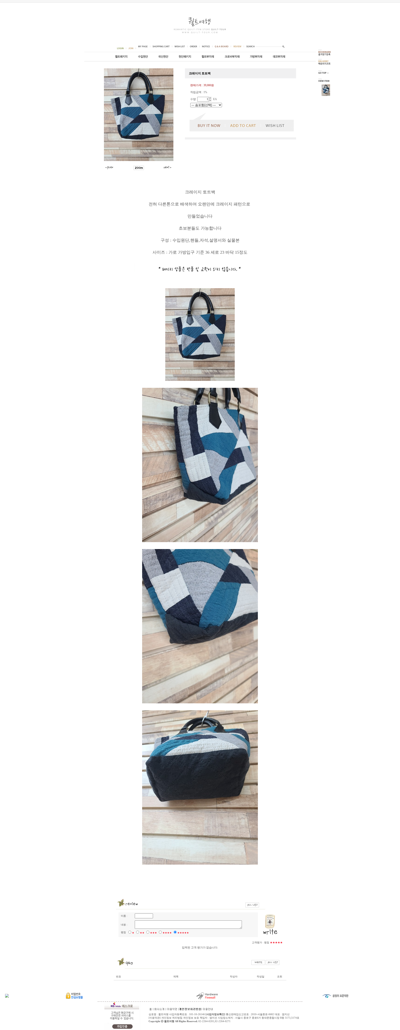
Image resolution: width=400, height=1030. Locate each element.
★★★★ (167, 932)
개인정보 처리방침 (171, 1017)
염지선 (213, 1017)
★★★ (153, 932)
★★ (142, 932)
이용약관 (155, 1017)
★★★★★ (183, 932)
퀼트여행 (169, 1021)
